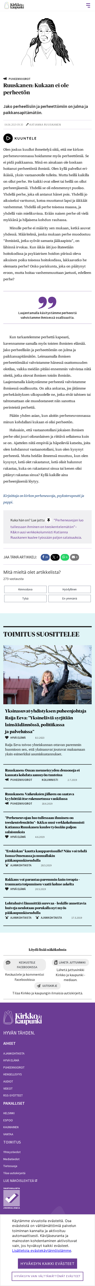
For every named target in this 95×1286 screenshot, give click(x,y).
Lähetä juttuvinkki (72, 962)
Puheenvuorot (14, 1067)
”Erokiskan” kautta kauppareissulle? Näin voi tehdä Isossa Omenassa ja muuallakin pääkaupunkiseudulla (46, 855)
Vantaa (8, 1134)
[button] (45, 557)
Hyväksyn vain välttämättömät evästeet (47, 1276)
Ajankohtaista (14, 1053)
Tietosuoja (10, 1166)
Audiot (8, 1081)
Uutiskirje (49, 986)
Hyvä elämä (11, 1060)
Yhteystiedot (12, 1152)
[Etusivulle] (14, 5)
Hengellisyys (12, 1074)
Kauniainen (11, 1127)
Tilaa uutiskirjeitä (14, 1173)
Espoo (8, 1120)
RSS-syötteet (13, 1095)
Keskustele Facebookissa (27, 964)
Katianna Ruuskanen (45, 125)
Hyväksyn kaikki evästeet (47, 1263)
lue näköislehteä (18, 1180)
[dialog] (47, 1250)
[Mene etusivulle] (22, 1020)
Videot (8, 1088)
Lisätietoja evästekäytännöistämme (41, 1250)
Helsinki (9, 1113)
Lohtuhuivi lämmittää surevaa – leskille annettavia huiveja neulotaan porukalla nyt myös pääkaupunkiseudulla (45, 908)
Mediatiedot (11, 1159)
